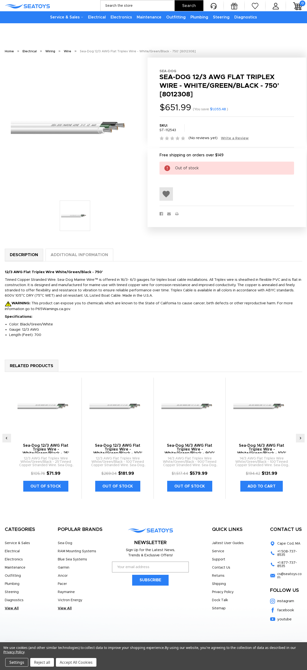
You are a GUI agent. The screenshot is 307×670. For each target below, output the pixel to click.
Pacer (62, 584)
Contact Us (221, 567)
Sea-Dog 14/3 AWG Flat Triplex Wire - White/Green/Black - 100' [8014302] (261, 451)
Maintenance (149, 17)
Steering (221, 17)
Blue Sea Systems (72, 559)
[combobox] (151, 5)
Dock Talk (220, 600)
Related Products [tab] (31, 366)
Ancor (63, 575)
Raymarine (66, 592)
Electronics (121, 17)
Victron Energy (70, 600)
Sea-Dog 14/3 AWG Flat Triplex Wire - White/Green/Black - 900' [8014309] (190, 451)
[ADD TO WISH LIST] (166, 194)
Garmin (63, 567)
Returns (218, 575)
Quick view (45, 406)
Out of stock (45, 486)
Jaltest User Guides (228, 543)
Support (218, 559)
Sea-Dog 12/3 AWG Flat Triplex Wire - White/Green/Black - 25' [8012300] (46, 451)
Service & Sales (65, 17)
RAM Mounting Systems (77, 551)
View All (12, 608)
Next (300, 438)
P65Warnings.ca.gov (52, 309)
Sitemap (219, 608)
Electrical (97, 17)
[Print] (177, 214)
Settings (16, 662)
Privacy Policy (223, 592)
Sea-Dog (65, 543)
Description (24, 255)
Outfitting (176, 17)
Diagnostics (245, 17)
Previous (6, 438)
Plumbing (199, 17)
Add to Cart (262, 486)
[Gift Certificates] (234, 5)
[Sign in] (276, 5)
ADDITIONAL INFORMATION (79, 255)
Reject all (42, 662)
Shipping (219, 584)
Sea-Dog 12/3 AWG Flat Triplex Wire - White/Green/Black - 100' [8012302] (117, 451)
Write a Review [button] (235, 138)
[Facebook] (161, 214)
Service (218, 551)
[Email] (169, 214)
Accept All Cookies (76, 662)
